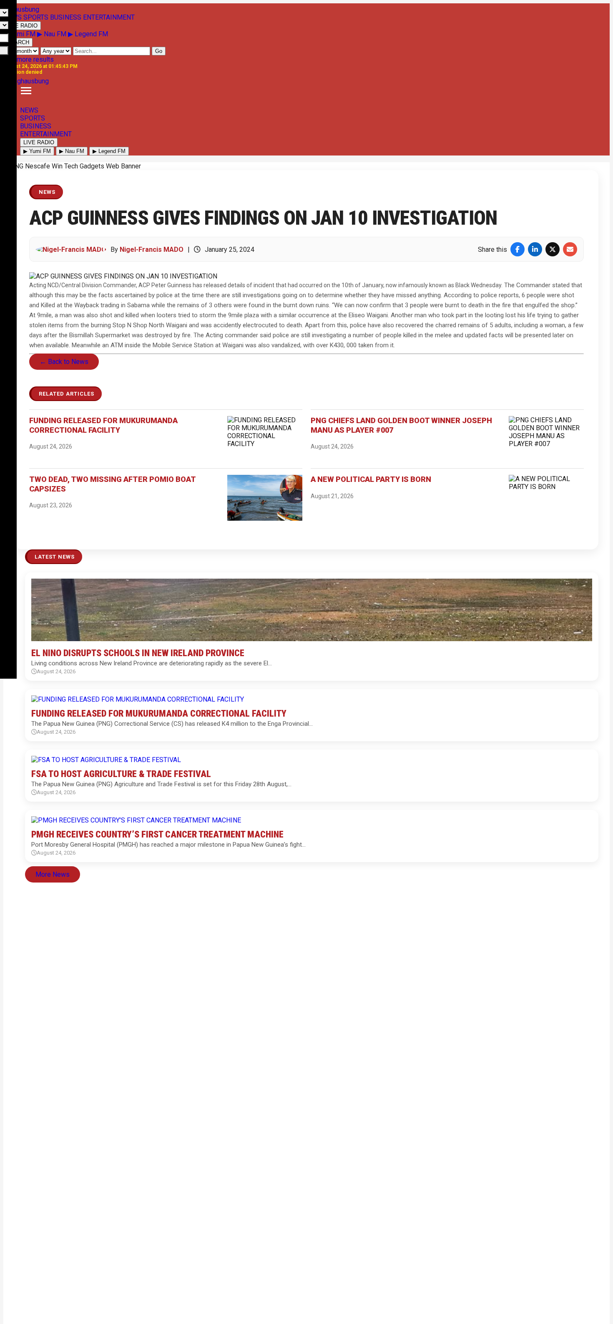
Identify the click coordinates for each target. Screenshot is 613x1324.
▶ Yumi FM (20, 34)
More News (52, 874)
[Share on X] (552, 249)
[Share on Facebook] (517, 249)
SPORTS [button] (35, 17)
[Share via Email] (570, 249)
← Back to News (64, 362)
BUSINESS (35, 126)
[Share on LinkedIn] (535, 249)
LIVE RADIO (22, 26)
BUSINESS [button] (65, 17)
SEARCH (18, 42)
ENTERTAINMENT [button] (109, 17)
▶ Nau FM (52, 34)
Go (158, 51)
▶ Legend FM (88, 34)
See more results (28, 59)
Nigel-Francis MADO (151, 249)
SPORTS (32, 118)
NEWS (29, 110)
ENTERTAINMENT (46, 134)
